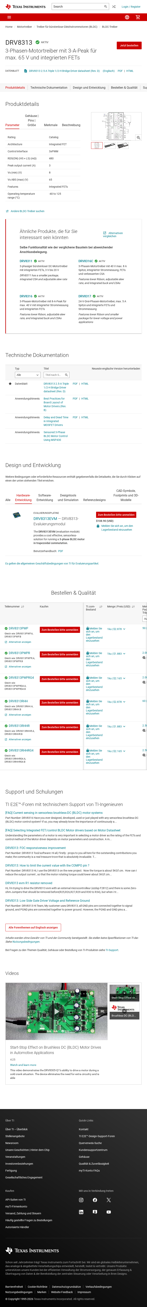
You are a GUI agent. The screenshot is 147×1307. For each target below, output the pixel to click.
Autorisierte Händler (17, 1227)
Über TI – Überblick (16, 1129)
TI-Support (112, 950)
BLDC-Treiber (110, 26)
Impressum (84, 1292)
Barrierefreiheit (14, 1286)
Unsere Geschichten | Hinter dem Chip (27, 1149)
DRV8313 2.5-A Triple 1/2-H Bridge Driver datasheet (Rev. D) (64, 70)
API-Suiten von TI (15, 1199)
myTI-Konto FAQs (89, 1170)
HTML (130, 70)
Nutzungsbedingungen (25, 941)
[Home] (25, 6)
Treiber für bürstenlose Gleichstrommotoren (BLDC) (67, 26)
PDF (120, 70)
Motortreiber (24, 26)
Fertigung (11, 1170)
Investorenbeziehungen (19, 1163)
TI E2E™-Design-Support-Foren (97, 1136)
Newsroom (11, 1143)
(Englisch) (109, 70)
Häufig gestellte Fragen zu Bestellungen (28, 1220)
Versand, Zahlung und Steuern (23, 1213)
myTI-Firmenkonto (16, 1206)
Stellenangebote (14, 1136)
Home (8, 26)
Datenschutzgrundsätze (66, 1286)
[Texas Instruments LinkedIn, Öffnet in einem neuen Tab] (81, 1213)
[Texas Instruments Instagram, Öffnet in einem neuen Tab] (81, 1201)
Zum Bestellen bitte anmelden (116, 514)
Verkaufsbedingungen (99, 1286)
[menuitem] (127, 17)
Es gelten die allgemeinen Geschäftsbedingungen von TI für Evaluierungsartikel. (52, 563)
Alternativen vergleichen (113, 235)
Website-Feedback (62, 1292)
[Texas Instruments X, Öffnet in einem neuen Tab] (108, 1201)
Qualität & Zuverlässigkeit (94, 1163)
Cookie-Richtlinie (37, 1286)
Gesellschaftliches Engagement (23, 1177)
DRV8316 (26, 296)
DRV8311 (26, 261)
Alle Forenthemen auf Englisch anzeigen (33, 927)
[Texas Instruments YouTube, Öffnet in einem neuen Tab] (108, 1213)
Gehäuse (84, 1156)
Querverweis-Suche (90, 1143)
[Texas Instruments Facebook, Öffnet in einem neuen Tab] (95, 1201)
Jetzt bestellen (129, 45)
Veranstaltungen (15, 1156)
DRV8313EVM (45, 518)
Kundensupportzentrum (93, 1149)
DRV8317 (84, 296)
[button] (9, 17)
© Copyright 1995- (19, 1299)
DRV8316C (85, 261)
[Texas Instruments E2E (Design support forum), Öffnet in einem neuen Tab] (95, 1213)
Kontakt (83, 1129)
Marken (41, 1292)
